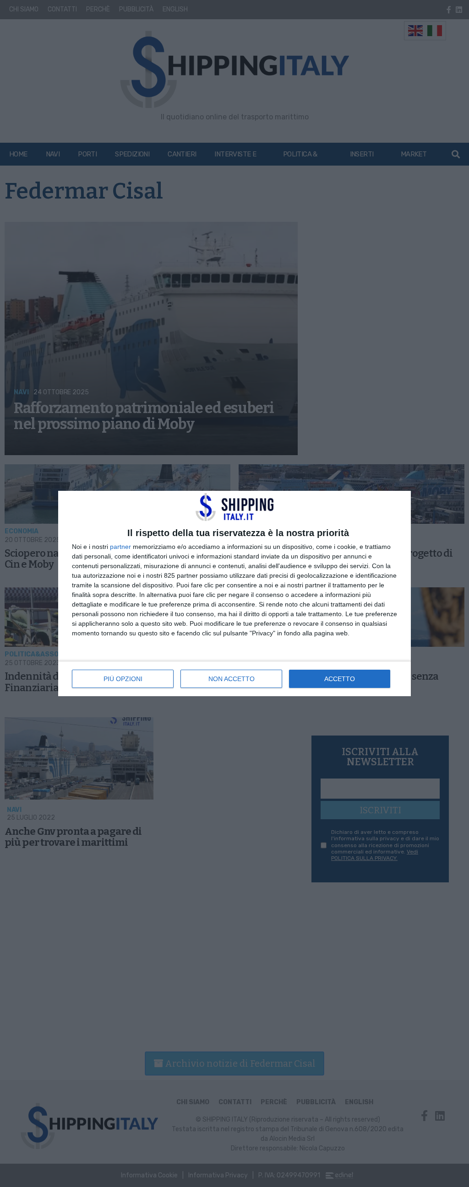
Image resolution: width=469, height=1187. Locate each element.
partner (120, 546)
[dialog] (234, 593)
